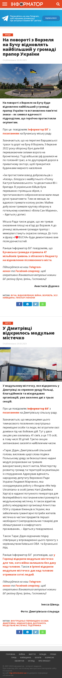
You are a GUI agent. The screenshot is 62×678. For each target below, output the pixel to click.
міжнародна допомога (31, 623)
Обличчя (19, 661)
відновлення (26, 295)
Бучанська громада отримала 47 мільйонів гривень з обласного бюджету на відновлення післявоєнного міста (30, 256)
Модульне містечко (15, 625)
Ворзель (47, 295)
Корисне (49, 657)
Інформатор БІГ (38, 129)
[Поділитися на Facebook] (19, 303)
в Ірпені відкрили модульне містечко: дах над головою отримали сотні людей (28, 570)
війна (38, 295)
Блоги (38, 657)
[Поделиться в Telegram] (27, 631)
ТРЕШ (13, 657)
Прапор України (25, 298)
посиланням (11, 133)
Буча (14, 295)
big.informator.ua (18, 673)
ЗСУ (56, 295)
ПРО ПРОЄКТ (44, 661)
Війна (22, 654)
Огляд (31, 661)
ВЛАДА (42, 654)
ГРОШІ (53, 654)
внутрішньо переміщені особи (29, 621)
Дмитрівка (9, 623)
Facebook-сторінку (27, 271)
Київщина (9, 298)
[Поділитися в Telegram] (27, 303)
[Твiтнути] (36, 303)
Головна (10, 654)
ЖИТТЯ (32, 654)
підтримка (34, 625)
